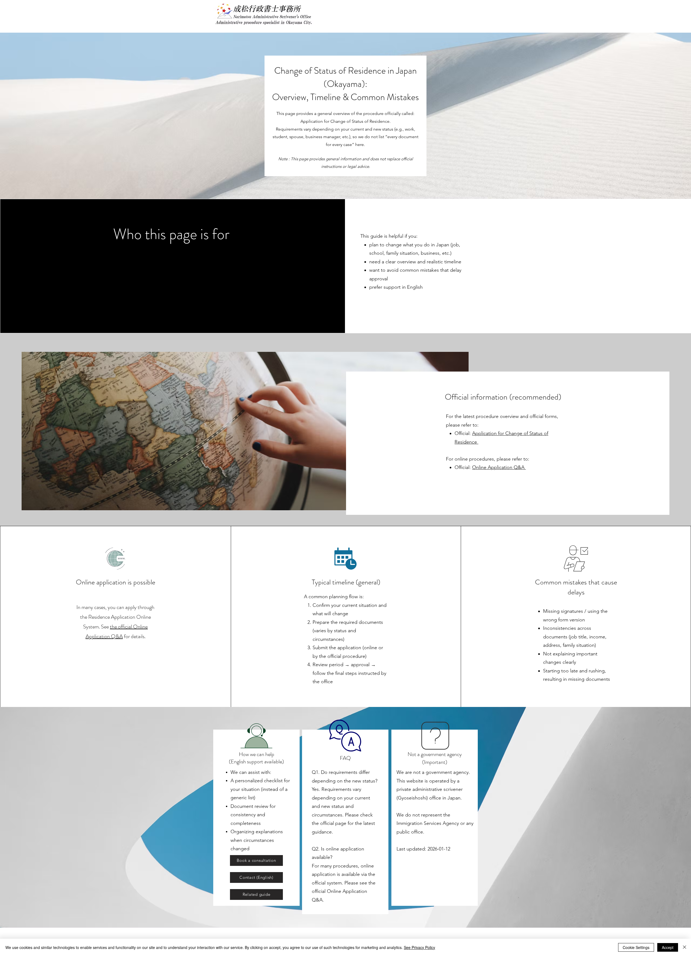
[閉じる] (684, 947)
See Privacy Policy (419, 947)
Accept (667, 947)
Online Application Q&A (499, 467)
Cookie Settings (636, 947)
